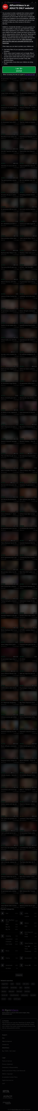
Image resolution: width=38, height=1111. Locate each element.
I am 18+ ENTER (19, 69)
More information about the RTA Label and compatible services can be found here (17, 41)
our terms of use (30, 74)
